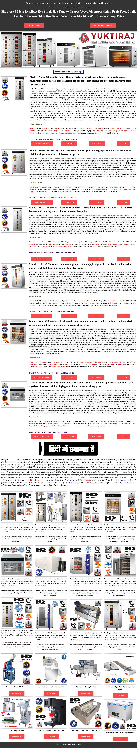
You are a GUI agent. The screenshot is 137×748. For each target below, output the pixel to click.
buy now (124, 143)
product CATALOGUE (41, 202)
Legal (83, 7)
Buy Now (66, 7)
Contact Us (57, 7)
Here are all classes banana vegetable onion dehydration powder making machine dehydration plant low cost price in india (51, 539)
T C (89, 7)
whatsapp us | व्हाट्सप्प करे (103, 25)
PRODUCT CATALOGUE (42, 143)
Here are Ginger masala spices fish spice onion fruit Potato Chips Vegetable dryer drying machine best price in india (120, 647)
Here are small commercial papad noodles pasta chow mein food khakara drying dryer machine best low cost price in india (17, 539)
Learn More (16, 693)
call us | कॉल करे (34, 25)
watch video (69, 143)
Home (48, 7)
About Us (75, 7)
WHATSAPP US (96, 143)
